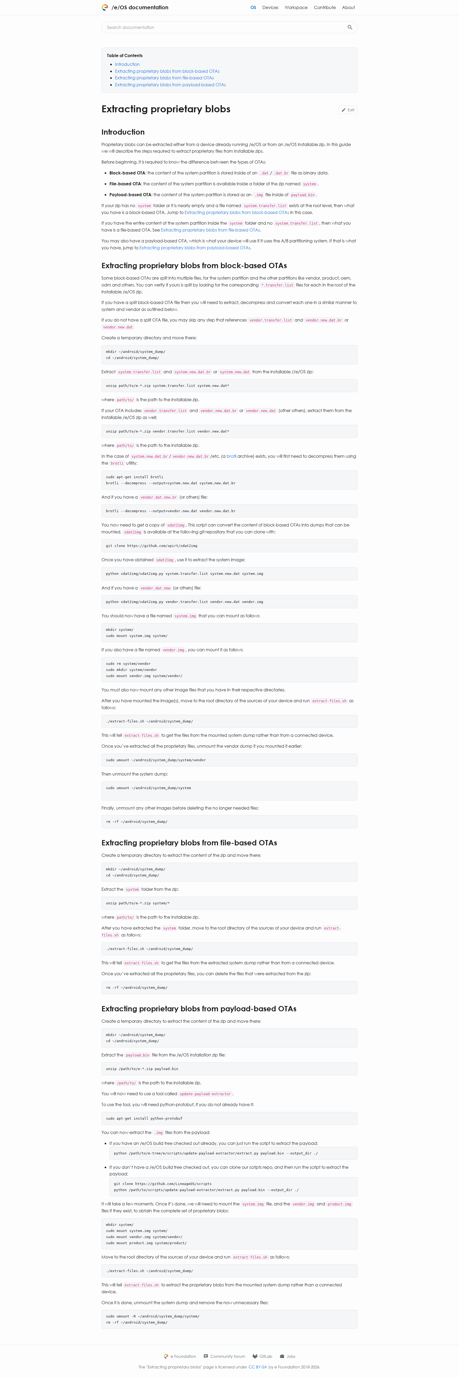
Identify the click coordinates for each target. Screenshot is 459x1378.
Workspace (296, 7)
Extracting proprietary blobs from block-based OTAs (167, 71)
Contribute (325, 7)
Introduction (127, 64)
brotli (231, 456)
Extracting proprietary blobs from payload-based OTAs (170, 84)
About (348, 7)
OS (253, 7)
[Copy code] (351, 351)
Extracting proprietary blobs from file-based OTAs (164, 77)
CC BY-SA (258, 1367)
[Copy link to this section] (150, 132)
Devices (270, 7)
